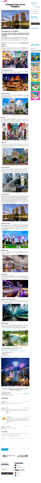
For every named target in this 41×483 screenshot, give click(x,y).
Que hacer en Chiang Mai (34, 13)
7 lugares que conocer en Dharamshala (36, 7)
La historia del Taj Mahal (34, 11)
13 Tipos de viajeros (33, 4)
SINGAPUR (15, 2)
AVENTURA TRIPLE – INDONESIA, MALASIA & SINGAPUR (13, 350)
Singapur (8, 393)
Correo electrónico (4, 468)
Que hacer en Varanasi (34, 9)
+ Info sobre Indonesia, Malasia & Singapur (8, 387)
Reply (6, 404)
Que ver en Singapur (4, 393)
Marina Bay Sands (9, 392)
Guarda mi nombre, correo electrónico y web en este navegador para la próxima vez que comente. (15, 433)
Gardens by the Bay (4, 392)
